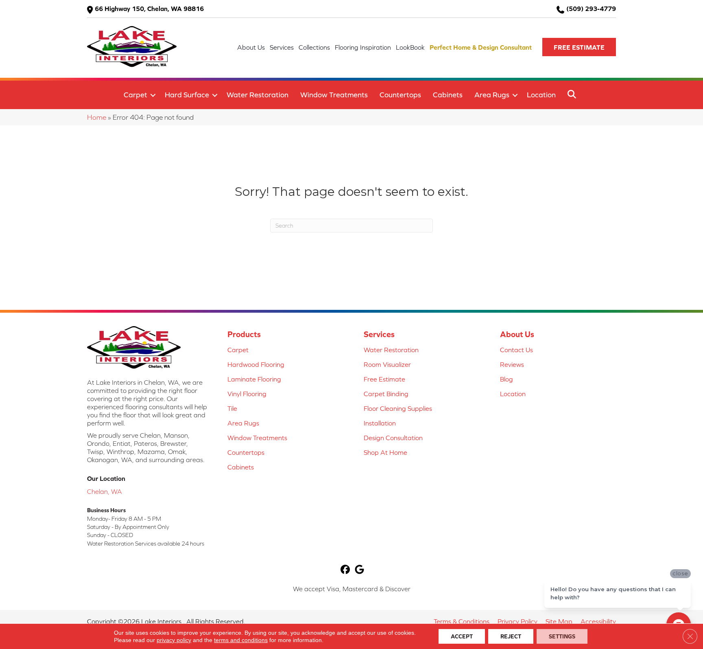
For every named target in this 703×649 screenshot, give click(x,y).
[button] (579, 47)
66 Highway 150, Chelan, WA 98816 (149, 8)
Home (96, 117)
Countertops (400, 94)
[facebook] (345, 570)
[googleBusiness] (359, 570)
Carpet (135, 94)
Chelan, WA (104, 491)
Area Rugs (491, 94)
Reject (510, 636)
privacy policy (174, 640)
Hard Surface (187, 94)
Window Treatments (334, 94)
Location (541, 94)
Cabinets (448, 94)
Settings (562, 636)
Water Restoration (257, 94)
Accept (462, 636)
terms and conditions (241, 640)
